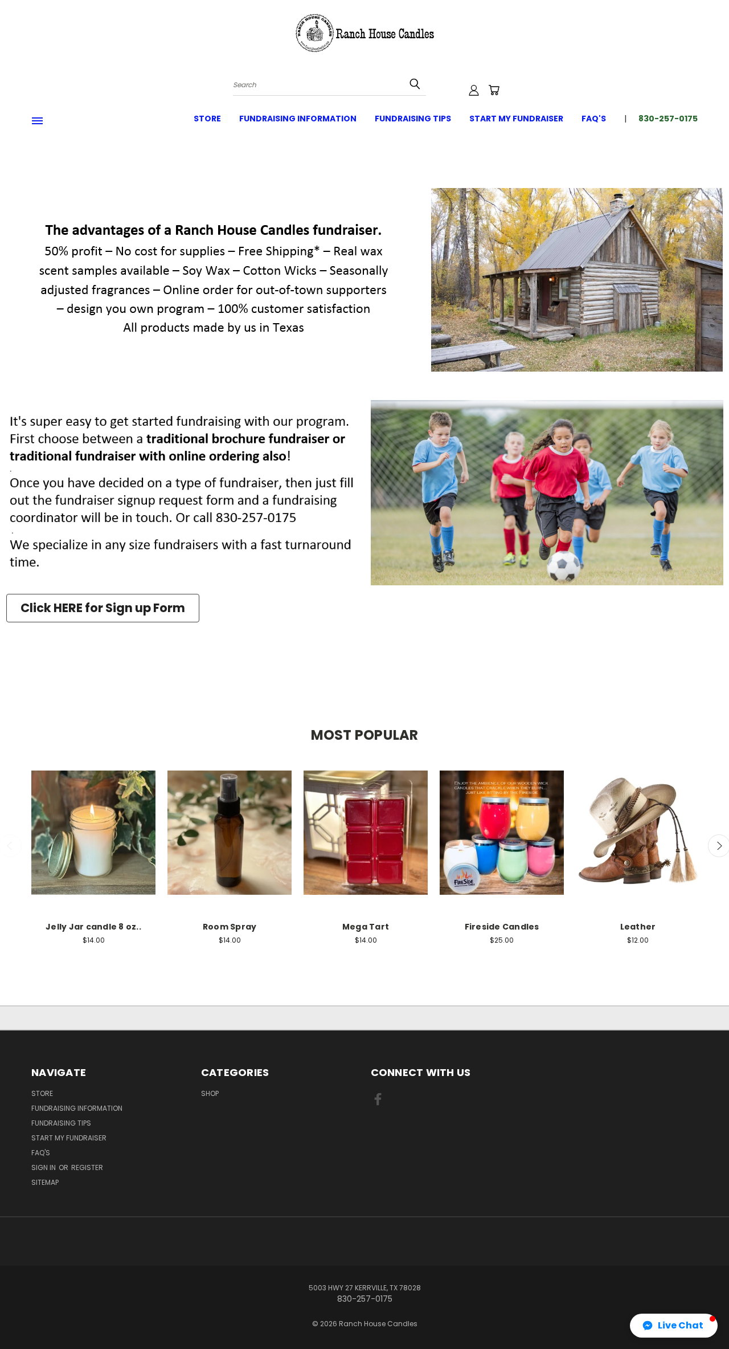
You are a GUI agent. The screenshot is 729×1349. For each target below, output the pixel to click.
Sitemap (45, 1182)
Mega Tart (365, 926)
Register (87, 1167)
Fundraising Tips (413, 118)
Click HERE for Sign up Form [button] (103, 608)
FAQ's (593, 118)
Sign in (44, 1167)
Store (207, 118)
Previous (699, 1313)
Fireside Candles (502, 926)
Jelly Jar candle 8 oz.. (93, 926)
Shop (210, 1093)
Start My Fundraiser (516, 118)
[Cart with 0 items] (493, 90)
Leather (638, 926)
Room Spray (230, 926)
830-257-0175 (668, 118)
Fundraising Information (298, 118)
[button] (674, 1326)
